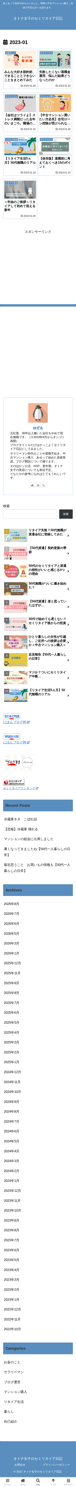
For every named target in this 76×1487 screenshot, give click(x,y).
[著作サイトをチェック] (32, 485)
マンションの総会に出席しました (29, 839)
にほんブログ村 (14, 722)
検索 (6, 506)
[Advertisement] (38, 262)
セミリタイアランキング (19, 788)
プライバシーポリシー (56, 1464)
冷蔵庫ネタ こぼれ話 (20, 819)
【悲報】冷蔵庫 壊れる (21, 829)
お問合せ (19, 1464)
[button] (68, 875)
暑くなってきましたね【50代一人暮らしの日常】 (37, 852)
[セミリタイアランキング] (14, 782)
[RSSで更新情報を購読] (43, 485)
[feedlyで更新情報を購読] (38, 485)
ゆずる (38, 428)
